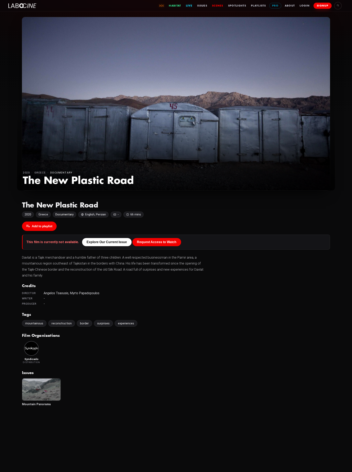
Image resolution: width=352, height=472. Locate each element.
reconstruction (62, 323)
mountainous (34, 323)
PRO (275, 5)
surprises (103, 323)
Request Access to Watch (156, 242)
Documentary (61, 172)
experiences (126, 323)
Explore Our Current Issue (107, 242)
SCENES (217, 5)
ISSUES (202, 5)
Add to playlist (42, 226)
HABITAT (175, 5)
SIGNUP (322, 5)
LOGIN (305, 5)
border (84, 323)
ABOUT (290, 5)
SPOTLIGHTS (237, 5)
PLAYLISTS (258, 5)
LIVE (189, 5)
